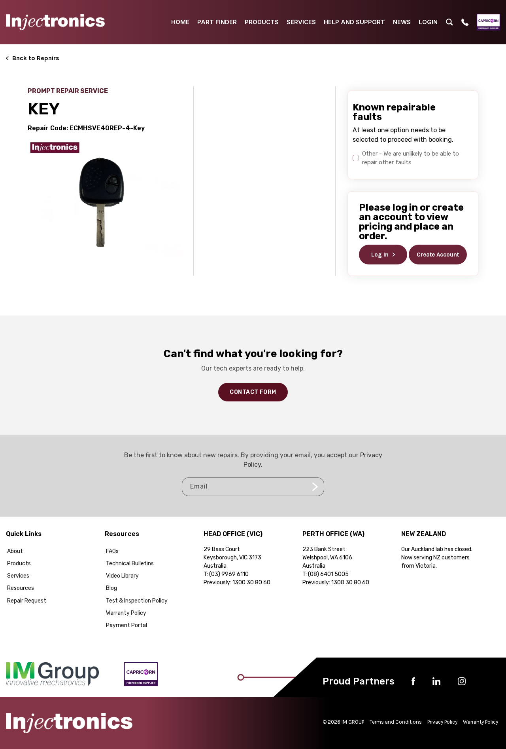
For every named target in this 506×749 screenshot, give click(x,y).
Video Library (122, 575)
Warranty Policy (126, 613)
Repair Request (26, 600)
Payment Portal (126, 625)
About (15, 551)
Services (18, 575)
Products (19, 563)
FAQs (112, 551)
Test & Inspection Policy (137, 600)
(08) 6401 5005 (328, 574)
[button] (449, 22)
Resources (20, 588)
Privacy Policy (442, 722)
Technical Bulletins (130, 563)
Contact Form (253, 392)
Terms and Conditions (396, 722)
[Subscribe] (315, 486)
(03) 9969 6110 (229, 574)
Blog (111, 588)
